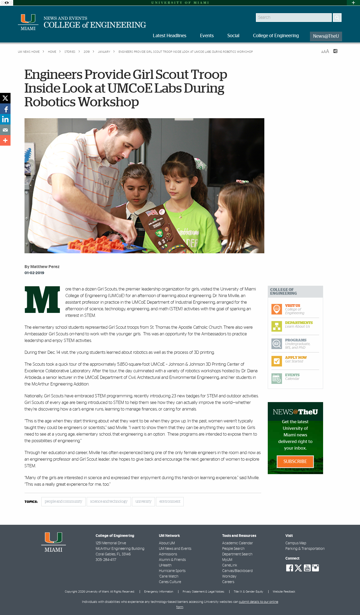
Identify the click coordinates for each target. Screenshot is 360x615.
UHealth (165, 565)
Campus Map (295, 543)
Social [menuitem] (233, 36)
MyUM (227, 560)
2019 (86, 51)
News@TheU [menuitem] (326, 36)
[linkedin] (5, 119)
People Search (233, 549)
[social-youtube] (307, 568)
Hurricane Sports (172, 571)
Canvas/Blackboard (237, 571)
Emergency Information (158, 591)
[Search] (337, 17)
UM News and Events (175, 549)
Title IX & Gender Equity (248, 591)
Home (51, 51)
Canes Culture (170, 582)
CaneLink (229, 565)
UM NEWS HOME (29, 51)
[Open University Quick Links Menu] (353, 3)
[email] (5, 130)
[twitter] (5, 98)
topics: (31, 502)
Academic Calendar (237, 543)
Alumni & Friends (172, 560)
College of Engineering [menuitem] (276, 36)
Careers (228, 582)
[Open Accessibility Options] (6, 3)
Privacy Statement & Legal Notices (203, 591)
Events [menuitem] (207, 36)
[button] (349, 600)
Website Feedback (284, 591)
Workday (229, 576)
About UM (167, 543)
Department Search (237, 554)
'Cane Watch (168, 576)
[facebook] (5, 108)
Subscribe (295, 461)
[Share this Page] (332, 54)
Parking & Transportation (305, 549)
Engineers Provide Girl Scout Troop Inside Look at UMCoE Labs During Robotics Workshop (186, 51)
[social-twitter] (298, 567)
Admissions (168, 554)
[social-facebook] (289, 568)
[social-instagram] (315, 568)
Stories (69, 51)
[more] (5, 140)
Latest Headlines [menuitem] (169, 36)
